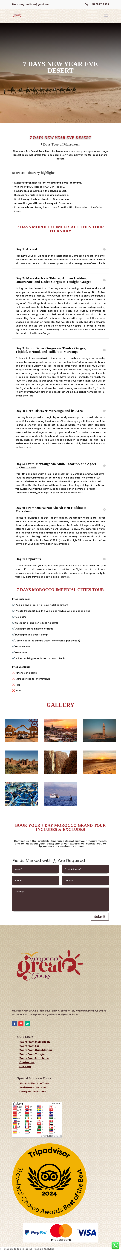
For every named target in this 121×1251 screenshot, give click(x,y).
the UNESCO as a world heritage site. (40, 310)
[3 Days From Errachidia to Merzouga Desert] (99, 773)
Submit (99, 916)
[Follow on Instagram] (20, 1023)
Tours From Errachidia (34, 1058)
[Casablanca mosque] (99, 741)
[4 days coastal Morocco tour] (21, 804)
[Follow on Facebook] (14, 1023)
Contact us (27, 1062)
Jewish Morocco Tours (32, 1087)
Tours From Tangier (32, 1054)
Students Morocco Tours (34, 1083)
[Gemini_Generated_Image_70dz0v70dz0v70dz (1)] (21, 741)
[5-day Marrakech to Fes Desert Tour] (60, 773)
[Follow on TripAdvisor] (27, 1023)
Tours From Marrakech (34, 1042)
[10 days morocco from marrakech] (21, 773)
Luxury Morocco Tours (32, 1091)
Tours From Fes (29, 1046)
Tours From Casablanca (35, 1050)
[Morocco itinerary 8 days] (60, 804)
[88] (60, 741)
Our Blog (25, 1066)
